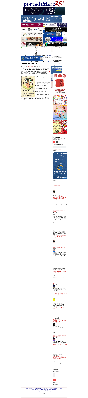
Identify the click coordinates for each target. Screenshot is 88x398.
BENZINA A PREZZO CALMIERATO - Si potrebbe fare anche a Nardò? (59, 260)
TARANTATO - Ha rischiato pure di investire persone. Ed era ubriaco (59, 272)
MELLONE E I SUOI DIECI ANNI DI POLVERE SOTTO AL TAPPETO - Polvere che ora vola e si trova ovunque (60, 346)
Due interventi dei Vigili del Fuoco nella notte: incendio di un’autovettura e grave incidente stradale (59, 282)
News (53, 34)
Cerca (65, 34)
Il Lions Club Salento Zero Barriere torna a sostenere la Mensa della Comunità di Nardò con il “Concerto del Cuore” (59, 320)
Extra (57, 34)
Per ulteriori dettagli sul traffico (57, 149)
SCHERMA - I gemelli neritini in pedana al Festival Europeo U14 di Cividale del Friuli (59, 247)
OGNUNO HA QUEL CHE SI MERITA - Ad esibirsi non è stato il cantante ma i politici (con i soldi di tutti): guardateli (60, 335)
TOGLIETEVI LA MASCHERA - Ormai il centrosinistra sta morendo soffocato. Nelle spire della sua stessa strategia (59, 357)
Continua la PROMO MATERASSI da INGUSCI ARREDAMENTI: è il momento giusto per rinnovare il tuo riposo (60, 295)
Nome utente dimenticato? (57, 382)
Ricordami (55, 378)
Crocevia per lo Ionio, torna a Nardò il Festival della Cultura (59, 308)
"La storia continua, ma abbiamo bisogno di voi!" (59, 224)
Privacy (61, 34)
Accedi (54, 380)
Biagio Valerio (47, 390)
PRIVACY (44, 393)
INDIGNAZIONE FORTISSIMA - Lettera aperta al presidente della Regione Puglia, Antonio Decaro (59, 210)
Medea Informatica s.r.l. (47, 395)
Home (50, 34)
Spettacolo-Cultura (30, 66)
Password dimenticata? (56, 384)
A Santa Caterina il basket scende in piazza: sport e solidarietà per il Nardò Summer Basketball (59, 236)
